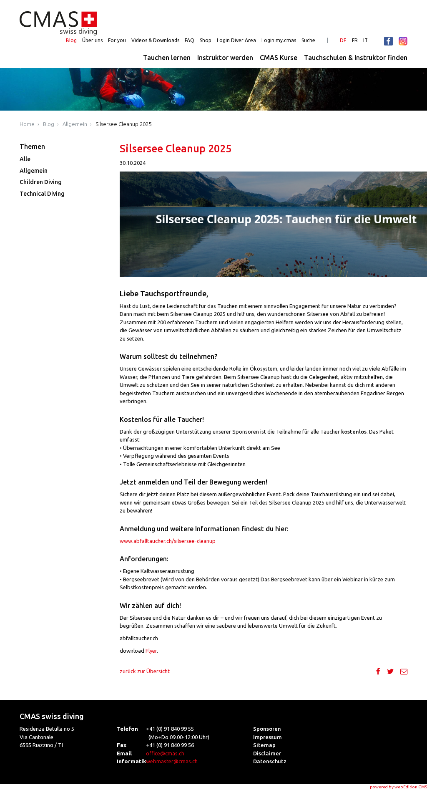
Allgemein (75, 124)
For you (117, 40)
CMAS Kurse (278, 57)
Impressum (267, 737)
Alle (25, 159)
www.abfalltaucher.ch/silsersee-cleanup (168, 541)
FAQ (189, 40)
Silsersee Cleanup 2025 (123, 124)
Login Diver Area (236, 40)
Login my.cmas (278, 40)
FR (355, 40)
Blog (71, 40)
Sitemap (264, 745)
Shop (205, 40)
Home (27, 124)
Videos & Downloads (155, 40)
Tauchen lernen (167, 57)
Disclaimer (267, 753)
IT (365, 40)
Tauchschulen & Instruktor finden (355, 57)
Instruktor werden (225, 57)
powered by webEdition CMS (398, 787)
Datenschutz (269, 761)
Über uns (92, 40)
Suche (308, 40)
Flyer (151, 651)
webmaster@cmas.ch (172, 761)
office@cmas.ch (165, 753)
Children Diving (41, 182)
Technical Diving (42, 193)
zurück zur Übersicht (145, 671)
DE (343, 40)
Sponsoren (267, 729)
